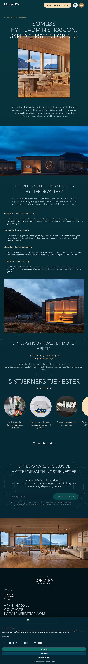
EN (75, 5)
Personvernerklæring (20, 506)
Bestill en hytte (57, 5)
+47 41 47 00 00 (17, 605)
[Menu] (81, 5)
